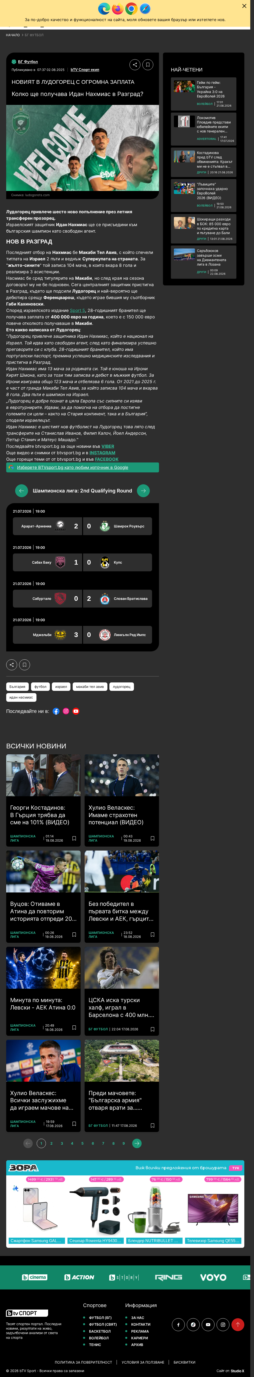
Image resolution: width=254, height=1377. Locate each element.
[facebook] (178, 1324)
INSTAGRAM (102, 452)
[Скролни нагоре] (237, 1324)
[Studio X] (237, 1371)
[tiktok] (193, 1324)
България (17, 687)
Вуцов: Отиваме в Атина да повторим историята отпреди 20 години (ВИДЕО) (41, 911)
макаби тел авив (90, 687)
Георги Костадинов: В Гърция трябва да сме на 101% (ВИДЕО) (39, 815)
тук (235, 1168)
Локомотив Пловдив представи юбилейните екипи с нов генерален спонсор (214, 125)
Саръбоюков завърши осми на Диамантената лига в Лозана (211, 257)
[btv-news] (235, 1277)
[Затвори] (244, 6)
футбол (40, 687)
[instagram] (223, 1324)
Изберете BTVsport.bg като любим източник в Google (72, 467)
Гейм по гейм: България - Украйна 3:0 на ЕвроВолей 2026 (211, 89)
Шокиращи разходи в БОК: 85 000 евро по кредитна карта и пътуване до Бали (213, 226)
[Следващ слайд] (143, 490)
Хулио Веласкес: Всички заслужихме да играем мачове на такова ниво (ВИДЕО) (39, 1101)
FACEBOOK (107, 459)
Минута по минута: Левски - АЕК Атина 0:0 (42, 1004)
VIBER (107, 446)
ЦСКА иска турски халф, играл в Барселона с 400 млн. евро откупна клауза (119, 1008)
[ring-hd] (145, 1277)
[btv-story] (101, 1277)
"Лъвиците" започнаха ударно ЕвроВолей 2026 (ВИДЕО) (212, 191)
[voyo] (190, 1277)
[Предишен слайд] (21, 490)
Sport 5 (77, 310)
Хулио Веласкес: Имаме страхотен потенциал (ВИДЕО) (116, 815)
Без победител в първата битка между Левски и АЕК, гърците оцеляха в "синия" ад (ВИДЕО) (120, 911)
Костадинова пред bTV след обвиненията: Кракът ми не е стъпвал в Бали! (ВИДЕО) (214, 160)
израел (61, 687)
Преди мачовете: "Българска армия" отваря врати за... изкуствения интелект (119, 1101)
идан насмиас (21, 697)
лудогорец (121, 687)
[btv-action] (56, 1277)
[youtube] (208, 1324)
